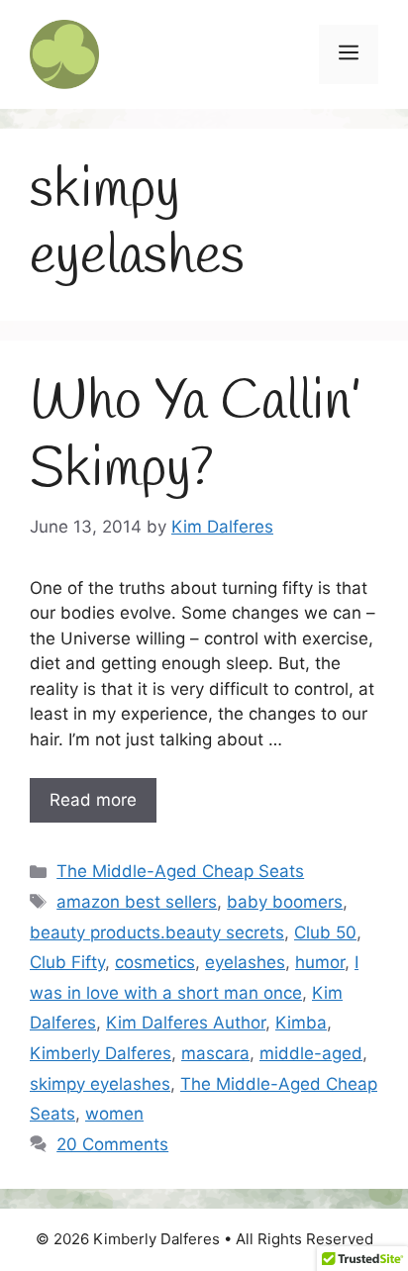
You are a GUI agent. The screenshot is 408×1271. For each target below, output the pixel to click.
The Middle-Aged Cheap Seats (180, 871)
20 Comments (112, 1144)
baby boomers (285, 902)
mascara (215, 1053)
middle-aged (310, 1053)
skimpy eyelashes (100, 1084)
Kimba (301, 1022)
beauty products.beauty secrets (157, 932)
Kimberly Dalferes (100, 1053)
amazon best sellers (136, 902)
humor (320, 962)
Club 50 (325, 932)
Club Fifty (67, 962)
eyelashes (245, 962)
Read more (93, 800)
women (114, 1114)
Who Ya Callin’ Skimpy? (195, 436)
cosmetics (155, 962)
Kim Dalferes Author (185, 1022)
